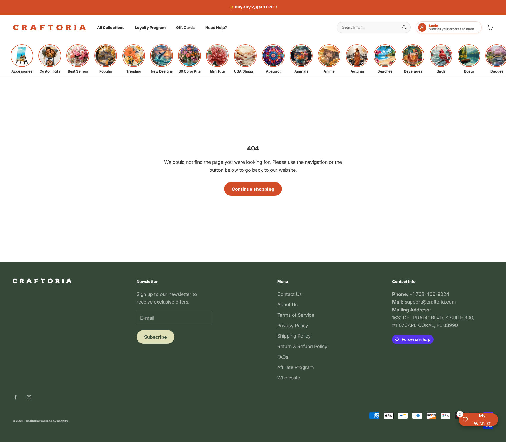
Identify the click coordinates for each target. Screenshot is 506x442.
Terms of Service (295, 315)
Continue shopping (253, 189)
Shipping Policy (294, 336)
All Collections (110, 27)
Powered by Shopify (53, 421)
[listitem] (22, 58)
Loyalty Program (150, 27)
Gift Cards (185, 27)
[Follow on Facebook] (15, 397)
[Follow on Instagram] (29, 397)
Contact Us (289, 294)
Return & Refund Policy (302, 346)
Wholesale (288, 378)
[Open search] (404, 27)
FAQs (282, 357)
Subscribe (155, 337)
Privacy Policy (292, 325)
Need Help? (216, 27)
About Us (287, 304)
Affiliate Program (295, 367)
